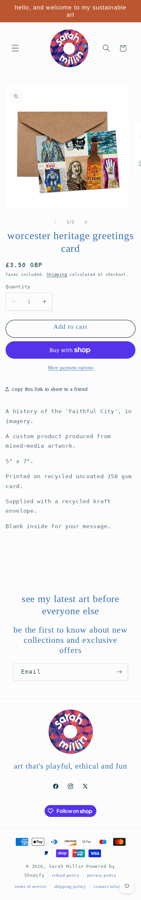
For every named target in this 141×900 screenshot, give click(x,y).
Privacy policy (102, 875)
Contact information (114, 886)
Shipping (57, 274)
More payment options (70, 367)
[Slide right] (86, 222)
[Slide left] (55, 222)
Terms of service (31, 886)
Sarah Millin (66, 866)
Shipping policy (70, 886)
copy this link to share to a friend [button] (50, 389)
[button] (15, 48)
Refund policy (65, 875)
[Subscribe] (119, 672)
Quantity (18, 287)
